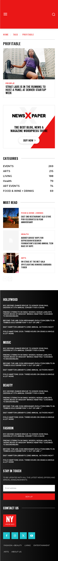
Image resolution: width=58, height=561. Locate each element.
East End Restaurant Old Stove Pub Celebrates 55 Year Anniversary (36, 219)
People (10, 83)
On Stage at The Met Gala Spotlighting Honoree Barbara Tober (36, 264)
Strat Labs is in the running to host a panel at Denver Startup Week (26, 90)
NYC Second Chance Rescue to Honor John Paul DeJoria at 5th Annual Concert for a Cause (25, 307)
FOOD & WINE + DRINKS (32, 213)
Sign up (29, 497)
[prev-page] (5, 279)
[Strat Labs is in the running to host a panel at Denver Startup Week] (29, 63)
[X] (23, 535)
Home (6, 34)
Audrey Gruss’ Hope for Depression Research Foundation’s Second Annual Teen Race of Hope (37, 242)
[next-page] (10, 279)
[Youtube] (31, 535)
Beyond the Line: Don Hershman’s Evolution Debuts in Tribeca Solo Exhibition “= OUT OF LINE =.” (29, 322)
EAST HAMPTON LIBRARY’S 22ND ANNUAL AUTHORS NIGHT (28, 327)
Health (25, 234)
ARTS (23, 258)
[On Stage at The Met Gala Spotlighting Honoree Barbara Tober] (11, 263)
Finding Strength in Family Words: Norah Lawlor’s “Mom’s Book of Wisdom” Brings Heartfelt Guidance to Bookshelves (28, 314)
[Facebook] (6, 535)
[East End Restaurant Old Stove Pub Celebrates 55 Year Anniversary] (11, 218)
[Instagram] (14, 535)
